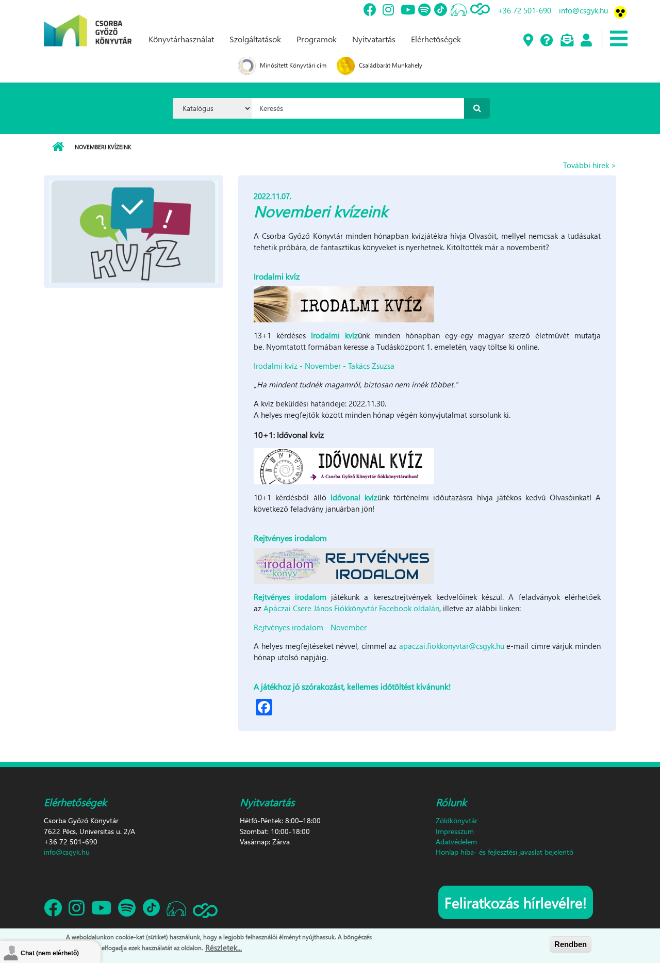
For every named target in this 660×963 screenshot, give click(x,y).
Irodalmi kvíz (334, 335)
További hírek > (589, 165)
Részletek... (223, 947)
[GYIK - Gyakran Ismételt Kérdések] (546, 41)
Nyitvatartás (373, 39)
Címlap (58, 147)
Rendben (570, 944)
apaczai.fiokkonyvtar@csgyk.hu (451, 646)
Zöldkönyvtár (456, 820)
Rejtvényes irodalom (290, 597)
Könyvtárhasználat (181, 39)
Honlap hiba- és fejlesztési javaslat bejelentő (504, 852)
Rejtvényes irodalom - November (310, 627)
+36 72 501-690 (524, 10)
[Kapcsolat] (566, 41)
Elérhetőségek (436, 39)
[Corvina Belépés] (585, 41)
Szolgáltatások (255, 39)
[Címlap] (87, 22)
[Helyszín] (527, 41)
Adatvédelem (456, 841)
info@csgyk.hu (583, 10)
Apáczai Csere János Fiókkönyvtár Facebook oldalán (351, 608)
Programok (316, 39)
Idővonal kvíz (354, 497)
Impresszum (455, 831)
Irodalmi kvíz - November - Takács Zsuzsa (324, 366)
